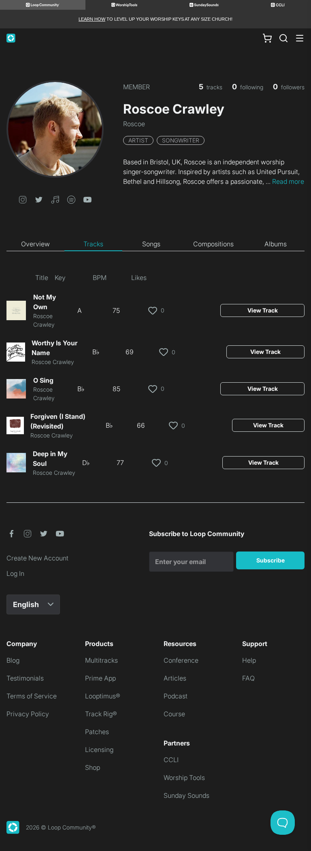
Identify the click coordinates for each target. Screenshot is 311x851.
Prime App (100, 678)
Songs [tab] (151, 244)
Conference (181, 660)
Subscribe (270, 560)
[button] (23, 199)
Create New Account (37, 558)
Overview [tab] (35, 244)
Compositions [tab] (213, 244)
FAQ (248, 678)
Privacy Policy (27, 714)
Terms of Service (31, 696)
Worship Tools (184, 777)
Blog (12, 660)
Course (174, 714)
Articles (175, 678)
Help (249, 660)
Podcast (175, 696)
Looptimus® (102, 696)
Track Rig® (101, 714)
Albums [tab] (275, 244)
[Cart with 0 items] (267, 38)
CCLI (171, 760)
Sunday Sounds (186, 795)
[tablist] (155, 244)
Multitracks (101, 660)
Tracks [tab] (93, 244)
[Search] (283, 38)
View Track (262, 310)
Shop (92, 767)
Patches (97, 732)
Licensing (99, 749)
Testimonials (25, 678)
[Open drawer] (300, 38)
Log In (15, 573)
